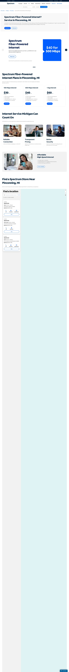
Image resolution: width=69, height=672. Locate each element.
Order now (54, 3)
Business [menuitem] (43, 3)
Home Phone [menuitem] (38, 3)
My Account (56, 0)
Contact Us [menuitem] (48, 3)
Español (61, 0)
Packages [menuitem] (20, 3)
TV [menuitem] (29, 3)
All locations (3, 10)
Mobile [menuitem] (32, 3)
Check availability (44, 6)
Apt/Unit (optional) (34, 6)
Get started (7, 103)
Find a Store (51, 0)
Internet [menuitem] (26, 3)
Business (13, 0)
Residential (8, 0)
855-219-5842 (59, 3)
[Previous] (3, 50)
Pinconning (12, 10)
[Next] (66, 50)
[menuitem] (8, 0)
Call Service (14, 28)
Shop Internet (7, 28)
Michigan (7, 10)
